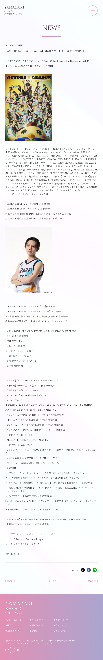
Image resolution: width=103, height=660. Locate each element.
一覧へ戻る (51, 581)
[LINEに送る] (95, 570)
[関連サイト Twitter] (8, 650)
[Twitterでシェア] (83, 570)
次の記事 (92, 581)
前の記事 (11, 581)
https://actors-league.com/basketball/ (35, 534)
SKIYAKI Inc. (50, 644)
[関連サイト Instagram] (17, 650)
